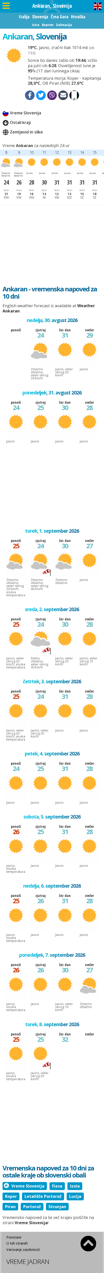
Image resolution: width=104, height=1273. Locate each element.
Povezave (13, 1237)
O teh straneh (17, 1243)
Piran (10, 1206)
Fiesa (57, 1186)
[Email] (63, 95)
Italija (24, 17)
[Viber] (52, 95)
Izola (75, 1186)
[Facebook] (29, 95)
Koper (11, 1196)
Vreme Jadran (27, 1261)
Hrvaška (78, 17)
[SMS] (74, 95)
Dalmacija (64, 24)
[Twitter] (41, 95)
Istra (35, 24)
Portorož (32, 1206)
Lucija (75, 1196)
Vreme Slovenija (25, 113)
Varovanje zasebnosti (23, 1249)
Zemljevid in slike (26, 132)
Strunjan (57, 1206)
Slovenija (40, 17)
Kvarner (48, 24)
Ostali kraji (20, 122)
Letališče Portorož (43, 1196)
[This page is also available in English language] (97, 6)
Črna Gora (59, 17)
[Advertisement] (52, 242)
